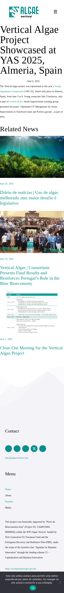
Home (8, 489)
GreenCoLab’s (16, 101)
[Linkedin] (8, 448)
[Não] (59, 582)
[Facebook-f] (25, 448)
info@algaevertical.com (16, 458)
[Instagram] (17, 448)
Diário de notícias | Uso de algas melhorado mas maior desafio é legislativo (29, 197)
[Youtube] (42, 448)
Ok (32, 588)
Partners (9, 501)
